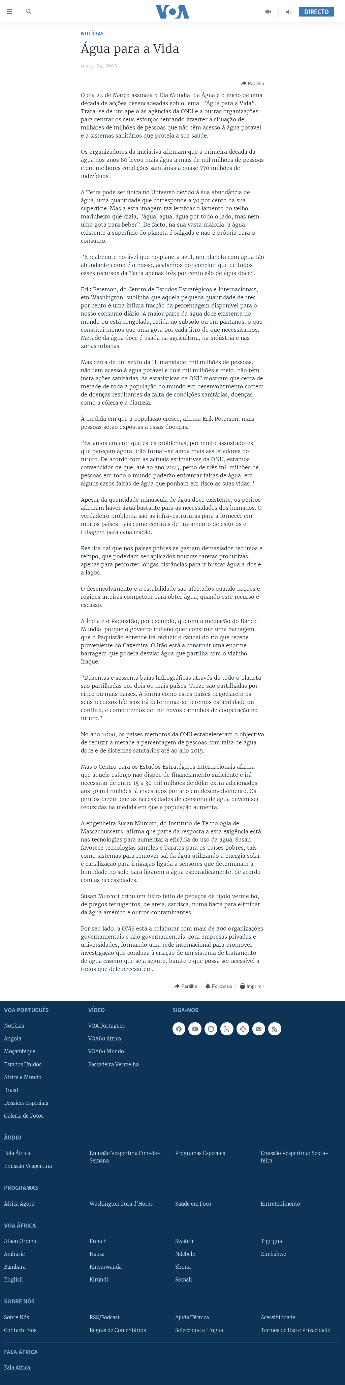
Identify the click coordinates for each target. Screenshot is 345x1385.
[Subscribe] (258, 1029)
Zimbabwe (273, 1254)
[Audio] (289, 12)
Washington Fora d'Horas (121, 1204)
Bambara (15, 1267)
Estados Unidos (22, 1065)
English (13, 1280)
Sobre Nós (16, 1318)
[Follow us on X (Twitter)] (226, 1029)
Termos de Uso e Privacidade (295, 1330)
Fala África (17, 1153)
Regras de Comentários (118, 1330)
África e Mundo (22, 1077)
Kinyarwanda (106, 1267)
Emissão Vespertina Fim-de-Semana (125, 1157)
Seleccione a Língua (199, 1330)
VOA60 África (104, 1039)
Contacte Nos (20, 1330)
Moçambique (19, 1052)
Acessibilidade (278, 1318)
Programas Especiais (200, 1153)
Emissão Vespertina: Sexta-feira (294, 1157)
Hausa (97, 1254)
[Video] (268, 12)
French (98, 1241)
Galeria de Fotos (23, 1116)
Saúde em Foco (193, 1204)
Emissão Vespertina (28, 1166)
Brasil (11, 1090)
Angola (12, 1039)
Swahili (184, 1241)
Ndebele (185, 1254)
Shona (183, 1267)
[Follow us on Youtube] (194, 1029)
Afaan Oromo (20, 1241)
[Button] (252, 83)
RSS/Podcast (105, 1318)
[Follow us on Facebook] (178, 1029)
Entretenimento (280, 1204)
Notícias (92, 34)
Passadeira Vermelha (113, 1065)
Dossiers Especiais (26, 1103)
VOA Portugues (106, 1026)
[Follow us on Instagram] (211, 1029)
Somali (183, 1280)
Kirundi (99, 1280)
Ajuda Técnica (192, 1318)
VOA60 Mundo (106, 1052)
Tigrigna (271, 1241)
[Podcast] (243, 1029)
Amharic (14, 1254)
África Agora (19, 1204)
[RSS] (274, 1029)
